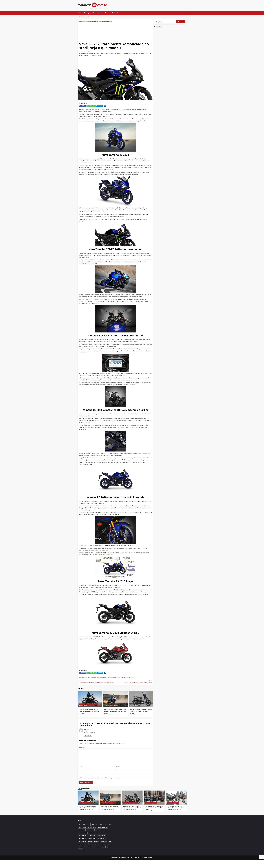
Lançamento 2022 (82, 841)
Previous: (96, 681)
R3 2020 (124, 677)
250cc (88, 824)
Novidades (105, 21)
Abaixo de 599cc (85, 17)
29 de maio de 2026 (89, 714)
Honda (158, 801)
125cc (80, 824)
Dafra (89, 827)
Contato (100, 13)
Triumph (103, 846)
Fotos (89, 677)
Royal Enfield (82, 846)
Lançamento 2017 (101, 835)
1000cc (106, 824)
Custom (84, 827)
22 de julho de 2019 (89, 51)
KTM (86, 832)
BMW (80, 827)
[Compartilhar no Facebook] (82, 106)
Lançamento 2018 (82, 838)
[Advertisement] (115, 31)
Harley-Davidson (99, 830)
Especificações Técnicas (103, 827)
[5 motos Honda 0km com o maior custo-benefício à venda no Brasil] (176, 797)
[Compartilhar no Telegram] (99, 106)
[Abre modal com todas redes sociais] (105, 106)
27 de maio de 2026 (177, 809)
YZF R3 (132, 677)
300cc (82, 677)
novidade (91, 844)
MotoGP (92, 21)
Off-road (104, 844)
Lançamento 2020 (103, 677)
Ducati (94, 827)
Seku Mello (82, 51)
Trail (98, 846)
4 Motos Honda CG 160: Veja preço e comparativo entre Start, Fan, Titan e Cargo (154, 808)
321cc (85, 677)
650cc (97, 824)
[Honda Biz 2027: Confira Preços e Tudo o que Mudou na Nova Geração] (141, 699)
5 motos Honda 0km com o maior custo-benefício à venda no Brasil (175, 807)
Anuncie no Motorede (111, 13)
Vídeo (108, 846)
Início (79, 17)
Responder (88, 735)
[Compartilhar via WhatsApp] (91, 106)
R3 (121, 677)
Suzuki (93, 846)
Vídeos (95, 13)
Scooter (88, 846)
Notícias (80, 13)
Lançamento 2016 (91, 835)
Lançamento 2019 (95, 677)
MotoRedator (82, 714)
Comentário (82, 747)
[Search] (186, 13)
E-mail (118, 766)
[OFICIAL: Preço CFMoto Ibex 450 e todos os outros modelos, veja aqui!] (115, 699)
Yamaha (110, 21)
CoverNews (143, 857)
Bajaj (110, 824)
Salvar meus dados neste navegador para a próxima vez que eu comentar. (100, 778)
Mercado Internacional (93, 841)
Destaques (87, 13)
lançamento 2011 (92, 832)
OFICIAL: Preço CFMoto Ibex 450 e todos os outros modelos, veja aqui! (115, 711)
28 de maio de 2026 (114, 714)
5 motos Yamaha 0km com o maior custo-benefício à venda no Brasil (89, 711)
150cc (84, 824)
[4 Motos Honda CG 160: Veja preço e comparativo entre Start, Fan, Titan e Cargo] (154, 797)
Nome (81, 766)
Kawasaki (81, 832)
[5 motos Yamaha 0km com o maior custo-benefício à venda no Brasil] (90, 699)
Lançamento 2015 (82, 835)
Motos (97, 21)
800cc (101, 824)
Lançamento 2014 (101, 832)
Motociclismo (104, 841)
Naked (80, 844)
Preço (119, 677)
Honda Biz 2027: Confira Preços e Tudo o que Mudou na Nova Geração (141, 711)
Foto (88, 830)
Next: (138, 681)
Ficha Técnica (82, 830)
